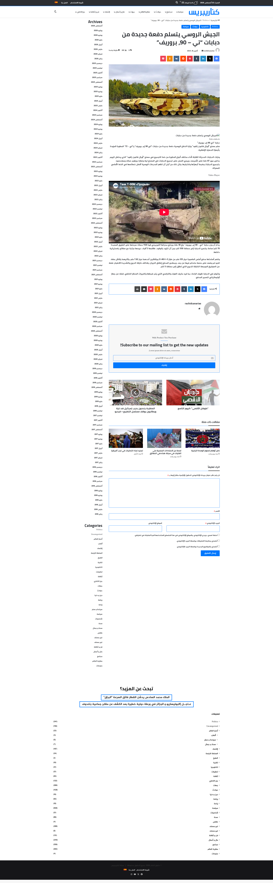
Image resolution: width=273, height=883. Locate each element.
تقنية (100, 562)
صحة (100, 623)
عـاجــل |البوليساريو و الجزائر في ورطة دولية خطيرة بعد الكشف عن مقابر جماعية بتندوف (136, 704)
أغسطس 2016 (96, 486)
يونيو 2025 (98, 91)
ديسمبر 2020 (97, 312)
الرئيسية (214, 20)
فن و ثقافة (95, 12)
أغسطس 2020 (96, 331)
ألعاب (100, 543)
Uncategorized (96, 534)
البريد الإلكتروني (212, 523)
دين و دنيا (98, 595)
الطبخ (100, 557)
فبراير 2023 (98, 194)
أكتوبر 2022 (97, 213)
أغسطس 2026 (96, 25)
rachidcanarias (209, 51)
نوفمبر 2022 (97, 209)
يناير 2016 (98, 514)
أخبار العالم (98, 539)
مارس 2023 (98, 190)
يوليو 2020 (98, 335)
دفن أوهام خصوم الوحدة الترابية (205, 450)
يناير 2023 (98, 199)
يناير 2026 (98, 58)
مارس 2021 (98, 298)
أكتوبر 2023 (97, 157)
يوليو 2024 (98, 124)
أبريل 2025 (98, 101)
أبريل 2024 (98, 138)
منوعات (99, 665)
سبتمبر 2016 (97, 481)
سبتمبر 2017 (97, 425)
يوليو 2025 (98, 86)
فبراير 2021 (98, 302)
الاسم (217, 511)
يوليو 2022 (98, 227)
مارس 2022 (98, 246)
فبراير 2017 (98, 457)
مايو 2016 (98, 500)
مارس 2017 (98, 453)
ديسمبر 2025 (97, 63)
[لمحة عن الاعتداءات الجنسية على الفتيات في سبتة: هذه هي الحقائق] (164, 438)
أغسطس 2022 (96, 223)
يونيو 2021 (98, 284)
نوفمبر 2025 (97, 68)
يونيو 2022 (98, 232)
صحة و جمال (97, 628)
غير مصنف (98, 637)
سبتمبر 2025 (97, 77)
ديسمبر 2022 (97, 204)
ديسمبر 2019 (97, 368)
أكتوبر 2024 (97, 110)
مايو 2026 (98, 40)
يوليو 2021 (98, 279)
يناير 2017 (98, 462)
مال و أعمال (120, 12)
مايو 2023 (98, 180)
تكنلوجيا (204, 26)
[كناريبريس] (204, 12)
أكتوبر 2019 (98, 378)
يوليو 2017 (98, 434)
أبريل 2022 (98, 241)
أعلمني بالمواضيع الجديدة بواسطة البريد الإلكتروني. (197, 546)
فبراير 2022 (98, 251)
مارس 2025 (98, 105)
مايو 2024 (98, 133)
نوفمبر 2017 (97, 415)
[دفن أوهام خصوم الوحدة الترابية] (203, 438)
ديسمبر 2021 (97, 260)
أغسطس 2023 (96, 166)
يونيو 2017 (98, 439)
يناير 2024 (98, 152)
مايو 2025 (98, 96)
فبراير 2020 (98, 359)
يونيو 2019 (98, 396)
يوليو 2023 (98, 171)
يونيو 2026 (98, 35)
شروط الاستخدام (76, 2)
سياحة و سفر (97, 609)
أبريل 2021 (98, 293)
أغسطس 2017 (97, 429)
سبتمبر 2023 (97, 162)
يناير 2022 (98, 256)
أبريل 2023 (98, 185)
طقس (100, 633)
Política (206, 20)
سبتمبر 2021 (97, 270)
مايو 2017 (98, 443)
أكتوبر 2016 (98, 476)
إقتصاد (107, 12)
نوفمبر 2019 (97, 373)
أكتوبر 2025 (97, 72)
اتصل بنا (64, 2)
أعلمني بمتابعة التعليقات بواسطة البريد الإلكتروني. (196, 541)
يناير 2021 (98, 307)
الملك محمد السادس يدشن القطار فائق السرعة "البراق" (136, 697)
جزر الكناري (81, 12)
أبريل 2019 (98, 406)
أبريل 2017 (98, 448)
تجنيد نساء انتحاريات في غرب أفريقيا (127, 450)
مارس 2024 (98, 143)
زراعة (100, 604)
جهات (132, 12)
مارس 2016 (98, 509)
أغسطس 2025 (96, 82)
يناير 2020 (98, 364)
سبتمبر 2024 (97, 115)
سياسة (180, 12)
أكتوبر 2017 (98, 420)
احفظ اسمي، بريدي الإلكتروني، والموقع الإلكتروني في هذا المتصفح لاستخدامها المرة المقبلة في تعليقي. (176, 535)
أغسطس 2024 (96, 119)
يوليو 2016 (98, 490)
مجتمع (169, 12)
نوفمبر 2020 (97, 317)
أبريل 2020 (98, 349)
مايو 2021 (98, 288)
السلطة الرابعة (96, 553)
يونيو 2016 (98, 495)
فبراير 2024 (98, 148)
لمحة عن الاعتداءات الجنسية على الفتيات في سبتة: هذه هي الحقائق (165, 452)
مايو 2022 (98, 237)
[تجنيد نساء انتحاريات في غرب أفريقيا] (126, 438)
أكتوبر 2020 (97, 321)
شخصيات (98, 618)
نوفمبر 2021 (97, 265)
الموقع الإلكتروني (155, 523)
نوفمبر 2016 (97, 472)
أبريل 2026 (98, 44)
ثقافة (100, 576)
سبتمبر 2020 (97, 326)
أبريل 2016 (98, 504)
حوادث (158, 12)
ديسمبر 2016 (97, 467)
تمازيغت (99, 572)
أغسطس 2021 (96, 274)
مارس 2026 (98, 49)
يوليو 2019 (98, 392)
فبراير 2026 (98, 54)
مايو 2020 (98, 345)
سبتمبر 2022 (97, 218)
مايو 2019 (98, 401)
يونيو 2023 (98, 176)
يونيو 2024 (98, 129)
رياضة (100, 600)
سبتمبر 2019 (97, 382)
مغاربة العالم (145, 12)
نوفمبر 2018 (97, 410)
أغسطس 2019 (96, 387)
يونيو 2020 (98, 340)
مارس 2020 (98, 354)
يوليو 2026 (98, 30)
